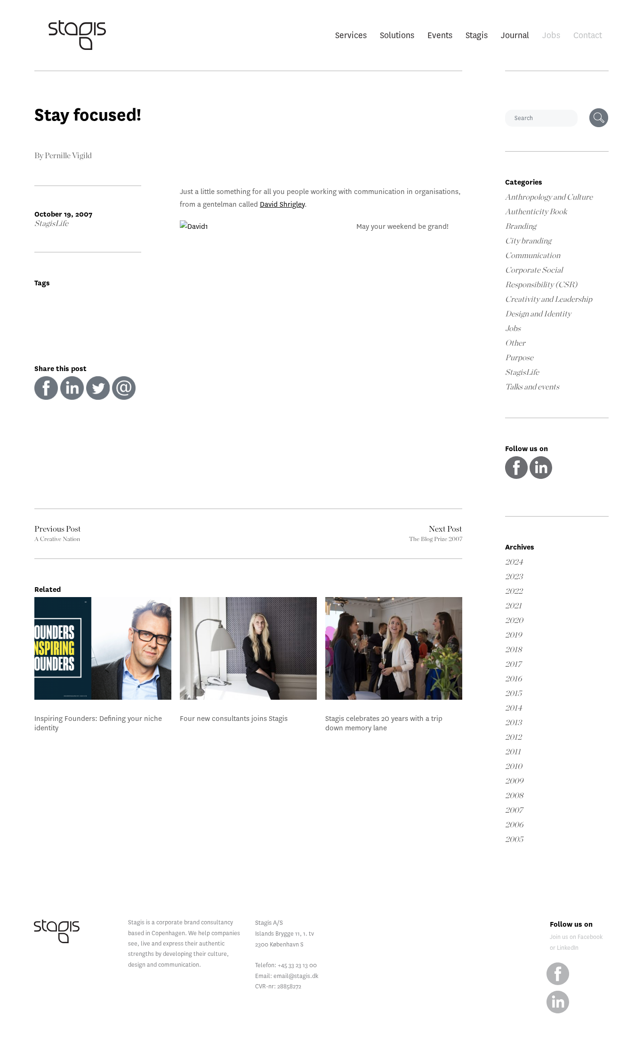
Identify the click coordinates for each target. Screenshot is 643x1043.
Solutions (397, 35)
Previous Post (57, 529)
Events (439, 35)
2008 (514, 796)
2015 (513, 693)
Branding (520, 226)
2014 (513, 708)
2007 (513, 810)
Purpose (519, 358)
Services (351, 35)
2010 (513, 766)
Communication (532, 255)
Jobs (551, 35)
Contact (587, 35)
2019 (513, 635)
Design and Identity (538, 314)
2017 (513, 664)
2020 (514, 620)
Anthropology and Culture (549, 197)
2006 (514, 825)
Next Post (445, 529)
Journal (515, 35)
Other (515, 343)
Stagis (477, 35)
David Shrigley (282, 204)
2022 (513, 591)
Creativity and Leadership (548, 299)
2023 (513, 577)
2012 (513, 737)
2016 (513, 679)
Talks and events (532, 387)
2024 (514, 562)
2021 (513, 606)
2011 (513, 752)
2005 (514, 839)
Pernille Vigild (68, 156)
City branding (528, 241)
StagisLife (51, 223)
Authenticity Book (536, 212)
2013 (513, 723)
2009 (514, 781)
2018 (513, 650)
